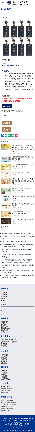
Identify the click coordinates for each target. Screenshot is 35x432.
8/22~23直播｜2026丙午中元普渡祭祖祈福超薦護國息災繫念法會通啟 (23, 181)
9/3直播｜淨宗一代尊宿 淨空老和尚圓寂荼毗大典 (16, 255)
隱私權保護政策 (17, 427)
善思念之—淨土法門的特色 (21, 172)
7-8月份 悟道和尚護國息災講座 (11, 241)
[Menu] (2, 2)
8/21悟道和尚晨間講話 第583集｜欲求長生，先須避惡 (18, 265)
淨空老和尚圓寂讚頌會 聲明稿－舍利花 (13, 233)
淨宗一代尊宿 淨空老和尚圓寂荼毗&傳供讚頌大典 (17, 249)
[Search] (33, 2)
